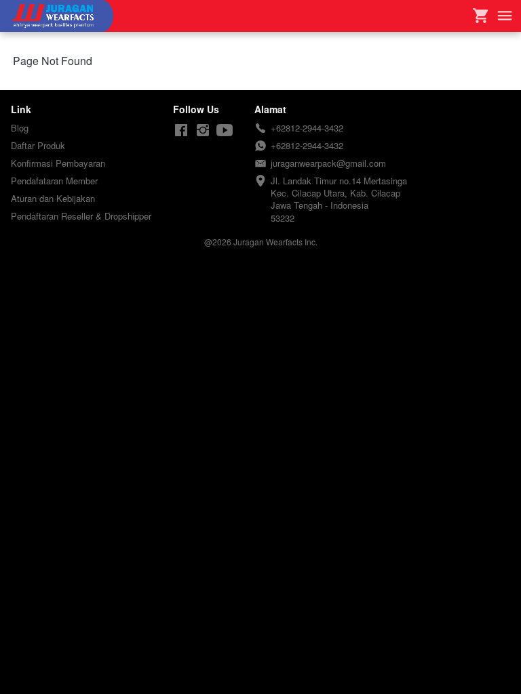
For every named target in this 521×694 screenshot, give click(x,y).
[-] (181, 130)
